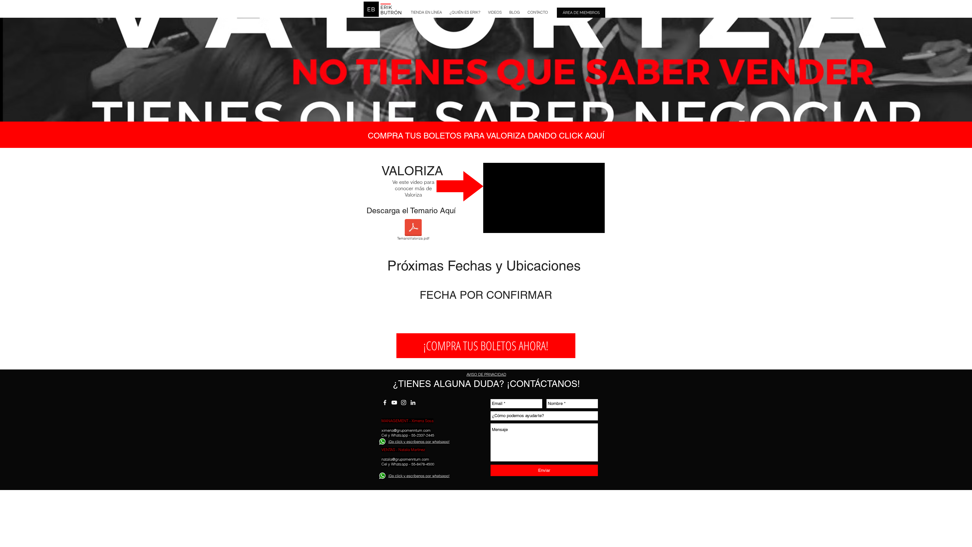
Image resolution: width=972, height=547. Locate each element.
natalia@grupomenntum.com (405, 459)
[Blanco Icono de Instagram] (403, 402)
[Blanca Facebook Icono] (384, 402)
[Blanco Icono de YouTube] (394, 402)
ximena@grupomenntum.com (406, 430)
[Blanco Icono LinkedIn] (413, 402)
